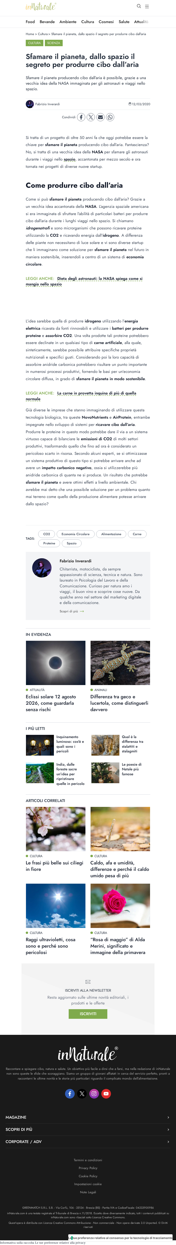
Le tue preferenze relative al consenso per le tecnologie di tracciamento (120, 1238)
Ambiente (67, 22)
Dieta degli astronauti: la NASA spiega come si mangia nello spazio (84, 281)
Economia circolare (76, 534)
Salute (124, 22)
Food (30, 22)
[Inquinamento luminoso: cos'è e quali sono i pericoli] (40, 745)
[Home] (41, 6)
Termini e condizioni (88, 1160)
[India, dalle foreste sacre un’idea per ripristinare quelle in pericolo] (40, 772)
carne (137, 534)
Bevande (47, 22)
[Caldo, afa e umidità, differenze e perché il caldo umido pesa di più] (120, 829)
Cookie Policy (88, 1176)
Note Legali (88, 1192)
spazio (69, 159)
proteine (49, 543)
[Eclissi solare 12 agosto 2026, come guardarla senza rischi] (56, 663)
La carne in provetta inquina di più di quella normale (81, 396)
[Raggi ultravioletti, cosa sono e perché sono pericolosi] (56, 905)
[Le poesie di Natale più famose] (105, 772)
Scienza (53, 43)
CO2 (46, 534)
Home (30, 34)
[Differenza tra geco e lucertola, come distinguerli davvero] (120, 663)
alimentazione (111, 534)
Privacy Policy (88, 1168)
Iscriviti (88, 1014)
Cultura (87, 22)
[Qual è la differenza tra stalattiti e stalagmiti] (105, 745)
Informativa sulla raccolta (17, 1242)
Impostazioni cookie (88, 1184)
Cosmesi (106, 22)
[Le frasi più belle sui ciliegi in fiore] (56, 829)
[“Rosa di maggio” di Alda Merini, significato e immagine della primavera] (120, 905)
